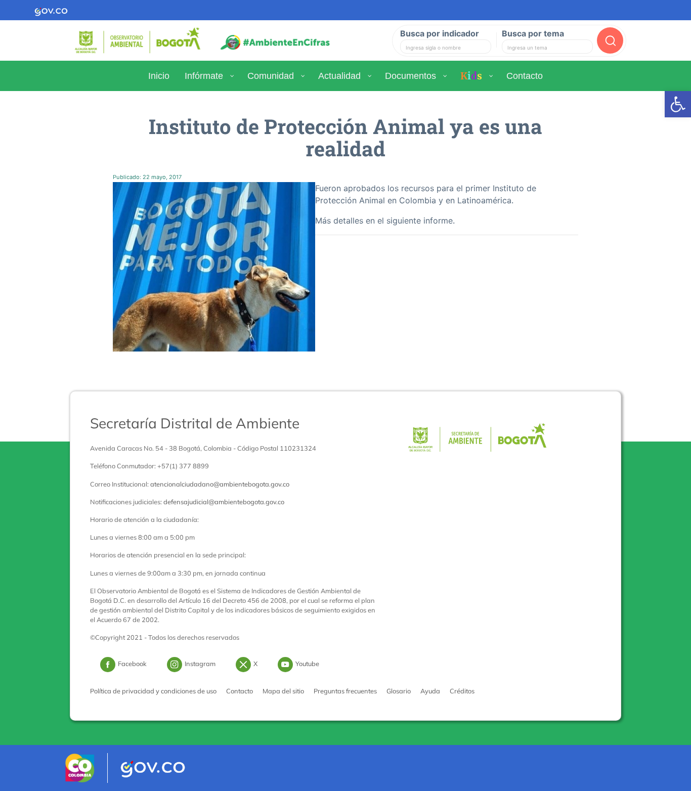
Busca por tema (533, 33)
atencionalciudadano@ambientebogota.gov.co (219, 484)
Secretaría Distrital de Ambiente (194, 423)
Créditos (462, 691)
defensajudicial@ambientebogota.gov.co (223, 502)
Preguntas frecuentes (345, 691)
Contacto (239, 691)
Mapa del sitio (283, 691)
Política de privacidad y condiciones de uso (153, 691)
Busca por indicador (439, 33)
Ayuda (430, 691)
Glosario (398, 691)
